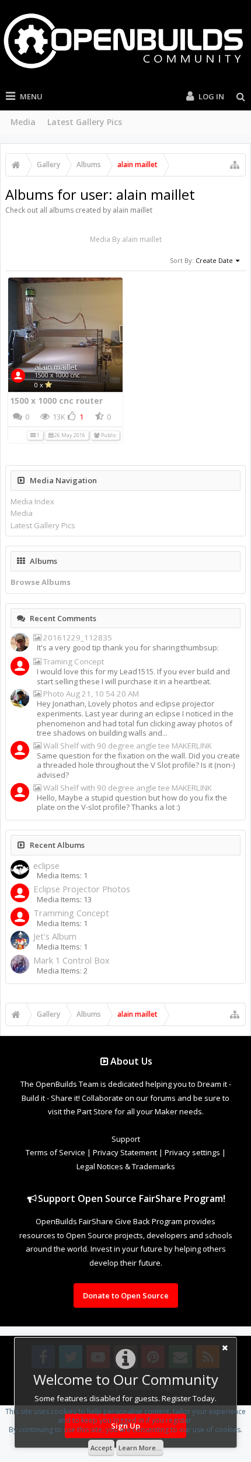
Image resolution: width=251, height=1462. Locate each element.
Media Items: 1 (62, 875)
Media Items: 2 (62, 970)
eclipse (46, 865)
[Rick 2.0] (20, 870)
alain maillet (55, 367)
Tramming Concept (71, 913)
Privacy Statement (125, 1152)
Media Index (32, 501)
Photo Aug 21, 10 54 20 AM (90, 694)
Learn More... (139, 1447)
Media (23, 121)
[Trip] (20, 918)
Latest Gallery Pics (84, 121)
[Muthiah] (20, 699)
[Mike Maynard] (20, 667)
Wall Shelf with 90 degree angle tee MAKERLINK (126, 746)
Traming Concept (72, 662)
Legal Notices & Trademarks (125, 1166)
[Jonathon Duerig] (20, 894)
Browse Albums (41, 582)
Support (125, 1139)
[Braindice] (20, 965)
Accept (101, 1447)
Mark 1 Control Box (71, 960)
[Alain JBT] (20, 643)
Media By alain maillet (126, 239)
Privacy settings (192, 1152)
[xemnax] (20, 751)
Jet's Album (54, 936)
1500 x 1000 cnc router (66, 375)
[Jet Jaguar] (20, 941)
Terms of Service (55, 1152)
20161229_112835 (76, 638)
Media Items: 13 (64, 899)
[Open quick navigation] (234, 165)
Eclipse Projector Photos (81, 889)
